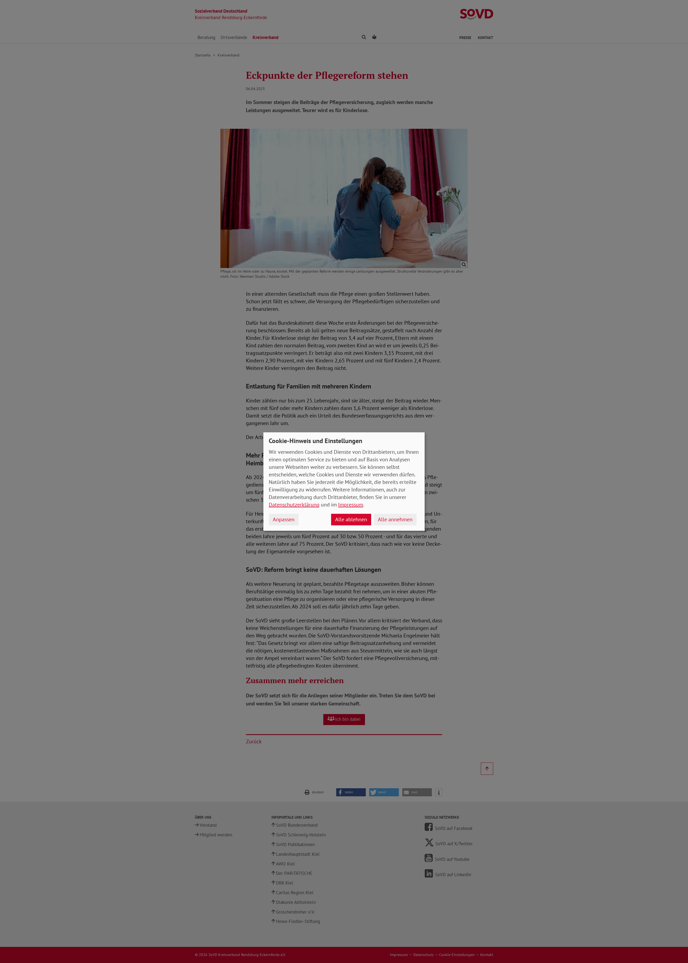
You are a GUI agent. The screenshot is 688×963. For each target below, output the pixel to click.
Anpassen (284, 519)
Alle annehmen (395, 519)
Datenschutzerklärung (294, 504)
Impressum (350, 504)
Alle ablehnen (351, 519)
